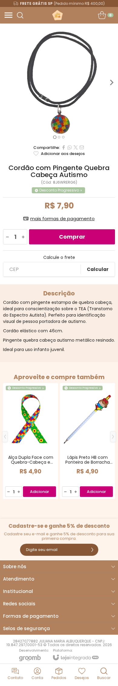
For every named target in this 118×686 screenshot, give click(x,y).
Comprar (72, 236)
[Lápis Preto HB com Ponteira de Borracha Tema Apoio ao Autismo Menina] (87, 441)
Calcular (98, 269)
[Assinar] (92, 550)
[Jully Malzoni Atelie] (57, 15)
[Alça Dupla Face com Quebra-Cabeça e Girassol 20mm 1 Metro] (30, 441)
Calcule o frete (59, 257)
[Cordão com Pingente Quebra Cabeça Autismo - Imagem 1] (59, 82)
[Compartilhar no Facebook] (63, 147)
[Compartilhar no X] (76, 147)
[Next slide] (111, 82)
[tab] (54, 137)
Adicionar (39, 491)
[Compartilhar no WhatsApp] (69, 147)
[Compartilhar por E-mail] (82, 147)
